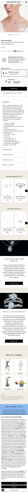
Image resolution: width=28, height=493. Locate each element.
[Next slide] (26, 191)
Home (2, 395)
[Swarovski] (13, 2)
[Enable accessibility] (3, 490)
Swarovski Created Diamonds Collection (12, 396)
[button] (19, 82)
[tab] (9, 34)
